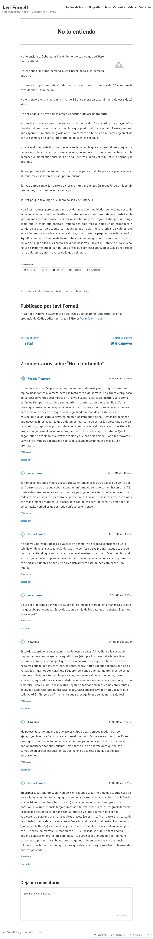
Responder (25, 459)
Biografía (94, 7)
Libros (107, 7)
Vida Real (84, 291)
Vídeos (132, 7)
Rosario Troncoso (39, 378)
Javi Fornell (15, 7)
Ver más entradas (91, 318)
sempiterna (35, 473)
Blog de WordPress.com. (29, 932)
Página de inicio (75, 7)
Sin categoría (66, 291)
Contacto (145, 7)
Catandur (119, 7)
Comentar (122, 915)
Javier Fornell (36, 534)
